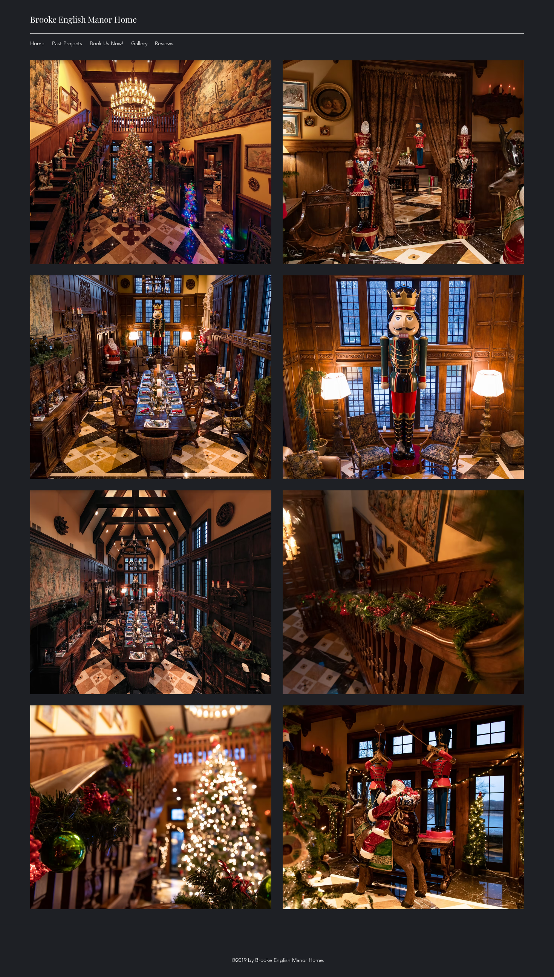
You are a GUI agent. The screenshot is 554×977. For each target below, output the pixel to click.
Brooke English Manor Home (83, 19)
